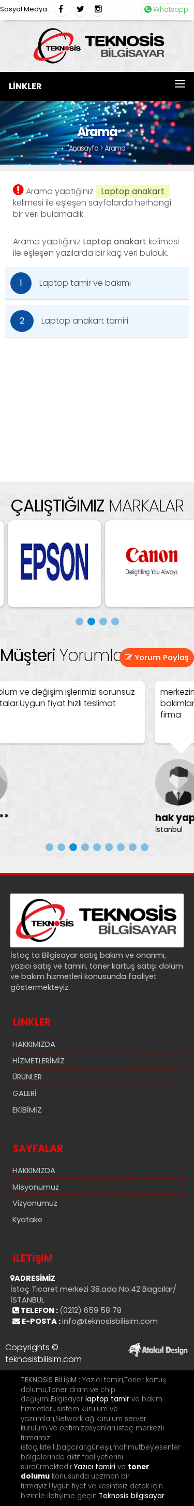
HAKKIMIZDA (33, 1044)
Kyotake (27, 1220)
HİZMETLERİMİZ (38, 1061)
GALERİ (24, 1093)
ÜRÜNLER (27, 1077)
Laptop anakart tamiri (74, 321)
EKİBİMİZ (27, 1110)
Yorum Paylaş (160, 657)
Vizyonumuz (34, 1203)
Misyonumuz (35, 1187)
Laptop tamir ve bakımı (75, 283)
